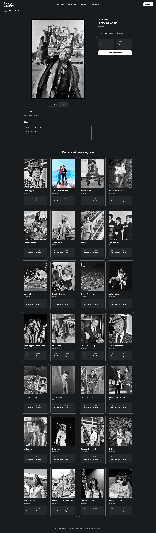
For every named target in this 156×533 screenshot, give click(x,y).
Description (54, 104)
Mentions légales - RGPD (92, 528)
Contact (148, 4)
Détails (63, 104)
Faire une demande (115, 53)
